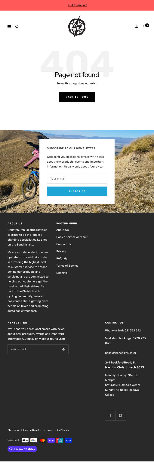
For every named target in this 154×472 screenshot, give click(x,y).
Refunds (61, 258)
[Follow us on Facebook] (110, 415)
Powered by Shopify (58, 430)
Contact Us (63, 244)
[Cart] (144, 26)
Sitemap (61, 273)
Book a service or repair (72, 237)
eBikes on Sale (77, 5)
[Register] (63, 349)
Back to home (77, 97)
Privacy (61, 251)
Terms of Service (67, 265)
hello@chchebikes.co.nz (121, 353)
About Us (62, 230)
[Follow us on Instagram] (121, 415)
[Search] (17, 26)
